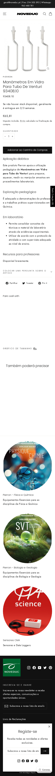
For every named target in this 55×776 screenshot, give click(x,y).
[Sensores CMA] (27, 611)
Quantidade (10, 131)
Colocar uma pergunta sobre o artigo (24, 271)
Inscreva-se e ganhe (17, 685)
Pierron (8, 76)
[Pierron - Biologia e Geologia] (27, 538)
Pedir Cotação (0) (52, 196)
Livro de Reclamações (14, 719)
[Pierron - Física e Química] (27, 466)
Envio (22, 120)
